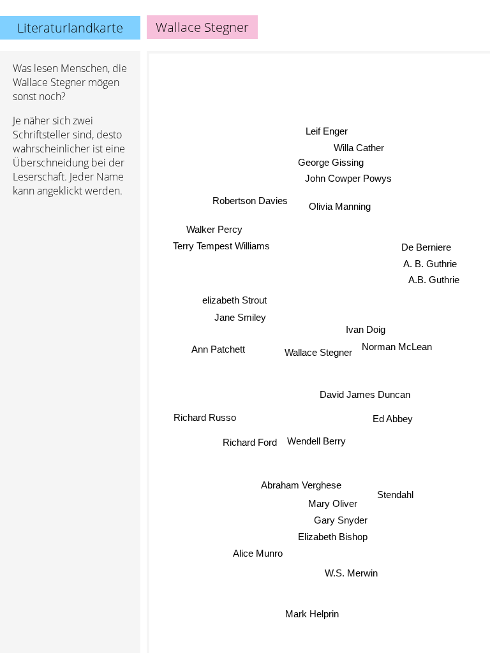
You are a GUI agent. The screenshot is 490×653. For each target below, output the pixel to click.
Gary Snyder (341, 522)
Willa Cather (359, 147)
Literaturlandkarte (70, 27)
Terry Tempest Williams (221, 245)
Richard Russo (205, 416)
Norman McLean (397, 346)
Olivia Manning (339, 205)
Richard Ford (250, 441)
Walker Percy (215, 228)
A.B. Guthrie (433, 280)
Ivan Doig (365, 330)
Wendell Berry (316, 441)
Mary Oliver (332, 505)
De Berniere (426, 247)
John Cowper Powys (348, 178)
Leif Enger (327, 130)
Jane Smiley (240, 316)
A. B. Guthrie (430, 264)
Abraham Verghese (301, 488)
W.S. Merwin (351, 573)
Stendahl (396, 488)
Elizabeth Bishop (333, 538)
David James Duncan (364, 394)
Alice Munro (258, 552)
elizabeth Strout (234, 299)
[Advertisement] (70, 275)
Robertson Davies (250, 199)
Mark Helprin (312, 613)
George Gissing (329, 161)
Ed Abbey (393, 419)
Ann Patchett (218, 347)
